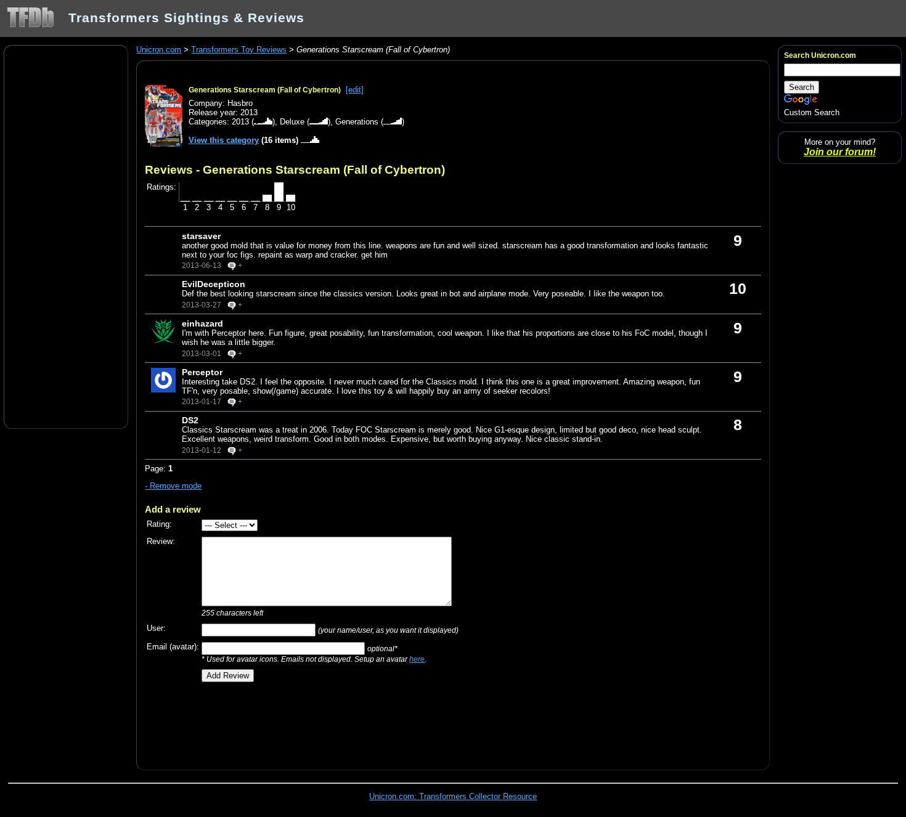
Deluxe (292, 121)
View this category (224, 140)
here (417, 659)
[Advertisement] (66, 236)
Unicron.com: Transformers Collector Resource (453, 796)
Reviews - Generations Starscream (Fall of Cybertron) (295, 169)
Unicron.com (158, 49)
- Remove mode (173, 485)
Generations (356, 121)
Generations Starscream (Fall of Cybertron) (265, 90)
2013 (240, 121)
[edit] (355, 89)
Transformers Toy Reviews (239, 49)
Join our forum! (840, 152)
